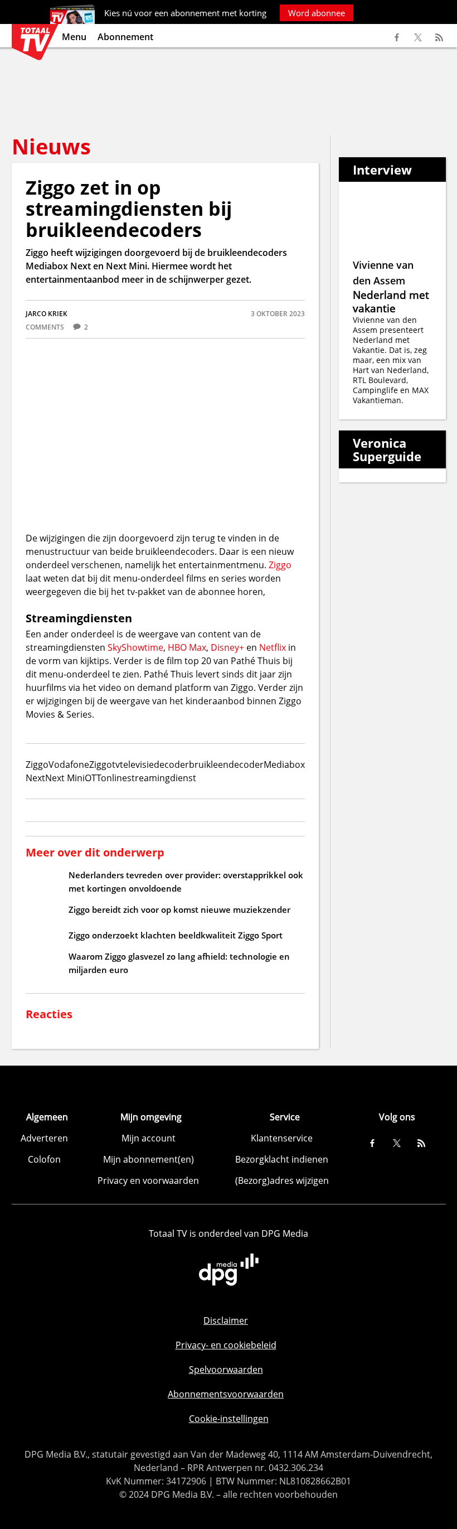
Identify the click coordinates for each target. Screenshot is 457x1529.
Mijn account (148, 1138)
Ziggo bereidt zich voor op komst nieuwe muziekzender (179, 909)
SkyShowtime (135, 647)
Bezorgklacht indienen (281, 1159)
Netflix (272, 647)
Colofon (44, 1159)
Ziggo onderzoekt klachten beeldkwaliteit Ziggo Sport (176, 935)
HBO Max (187, 647)
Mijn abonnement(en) (148, 1159)
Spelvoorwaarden (226, 1369)
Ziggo (280, 565)
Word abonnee (316, 12)
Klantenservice (282, 1138)
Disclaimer (225, 1320)
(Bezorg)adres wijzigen (282, 1180)
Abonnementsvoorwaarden (226, 1394)
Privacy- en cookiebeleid (226, 1345)
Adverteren (44, 1138)
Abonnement (125, 37)
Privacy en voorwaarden (148, 1180)
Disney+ (227, 647)
